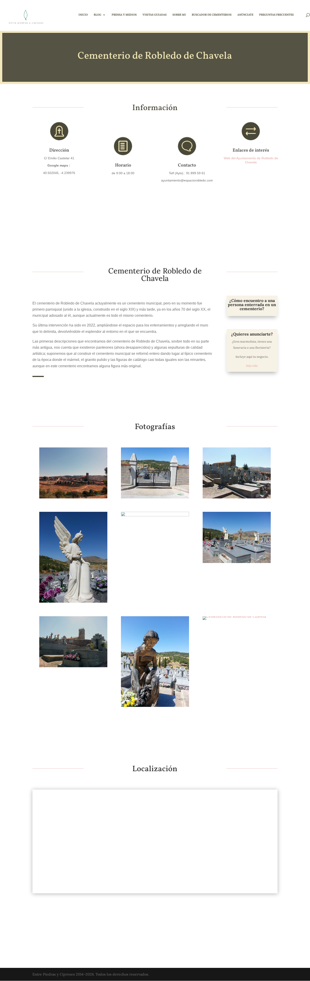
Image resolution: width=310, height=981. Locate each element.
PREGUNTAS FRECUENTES (276, 14)
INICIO (83, 14)
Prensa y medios (124, 14)
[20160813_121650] (237, 563)
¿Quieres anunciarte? (252, 334)
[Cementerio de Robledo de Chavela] (73, 498)
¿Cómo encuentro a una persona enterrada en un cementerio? (252, 304)
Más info (252, 366)
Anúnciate (245, 14)
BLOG (97, 14)
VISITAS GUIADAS (155, 14)
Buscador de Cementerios (211, 14)
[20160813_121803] (237, 498)
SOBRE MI (179, 14)
